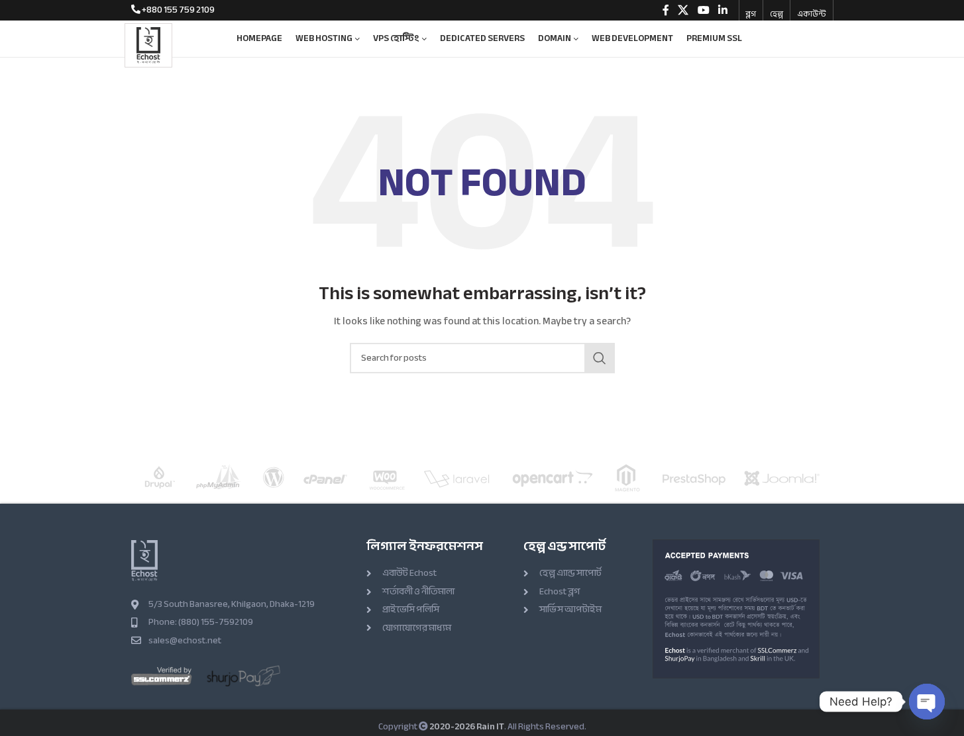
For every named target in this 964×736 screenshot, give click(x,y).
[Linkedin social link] (722, 10)
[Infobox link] (173, 10)
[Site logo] (148, 44)
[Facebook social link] (666, 10)
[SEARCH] (599, 358)
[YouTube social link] (703, 10)
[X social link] (683, 10)
